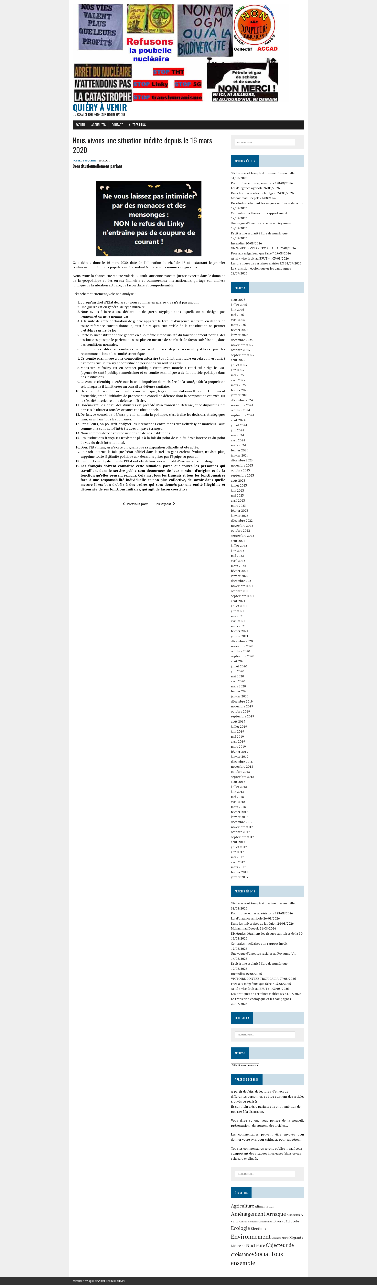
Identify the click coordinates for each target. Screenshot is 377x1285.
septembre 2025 (242, 355)
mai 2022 (237, 555)
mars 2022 (238, 566)
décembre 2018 (242, 761)
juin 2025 (237, 370)
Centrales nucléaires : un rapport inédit (259, 213)
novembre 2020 (242, 646)
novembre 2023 (242, 465)
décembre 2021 (242, 581)
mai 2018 (237, 797)
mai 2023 (237, 495)
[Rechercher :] (265, 142)
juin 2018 (237, 791)
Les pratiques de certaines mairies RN (257, 263)
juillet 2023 (239, 485)
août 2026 (238, 299)
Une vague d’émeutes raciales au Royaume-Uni (263, 223)
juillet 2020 (239, 666)
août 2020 (238, 661)
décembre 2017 (242, 822)
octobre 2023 (240, 470)
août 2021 (238, 601)
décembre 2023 (242, 460)
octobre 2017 (240, 832)
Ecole (295, 1221)
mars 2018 (238, 807)
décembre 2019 (242, 701)
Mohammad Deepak (245, 198)
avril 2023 (238, 500)
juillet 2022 (239, 545)
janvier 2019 (239, 756)
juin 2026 (237, 309)
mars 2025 (238, 385)
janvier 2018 (239, 817)
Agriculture (242, 1206)
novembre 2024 (242, 405)
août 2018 (238, 781)
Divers (278, 1221)
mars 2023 (238, 505)
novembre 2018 (242, 766)
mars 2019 (238, 746)
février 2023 (239, 510)
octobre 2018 (240, 771)
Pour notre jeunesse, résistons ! (253, 183)
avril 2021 (238, 621)
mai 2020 (237, 676)
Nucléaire (255, 1245)
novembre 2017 (242, 827)
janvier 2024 (239, 455)
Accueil (80, 124)
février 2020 (239, 691)
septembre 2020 (242, 656)
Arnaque (276, 1213)
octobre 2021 (240, 591)
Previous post (137, 504)
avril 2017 (238, 862)
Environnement (251, 1236)
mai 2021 (237, 616)
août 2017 (238, 842)
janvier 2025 (239, 395)
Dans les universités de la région (253, 193)
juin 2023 (237, 490)
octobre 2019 (240, 711)
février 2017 (239, 872)
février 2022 (239, 571)
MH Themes (119, 1281)
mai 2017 (237, 857)
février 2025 (239, 390)
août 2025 (238, 360)
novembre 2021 (242, 586)
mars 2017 (238, 867)
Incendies (238, 243)
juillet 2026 (239, 305)
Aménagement (248, 1213)
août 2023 (238, 480)
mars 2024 (238, 445)
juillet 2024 (239, 425)
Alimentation (264, 1206)
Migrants (296, 1237)
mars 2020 (238, 686)
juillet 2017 (239, 847)
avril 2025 (238, 380)
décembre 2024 (242, 400)
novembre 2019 (242, 706)
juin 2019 (237, 731)
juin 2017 (237, 852)
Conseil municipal (248, 1221)
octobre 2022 (240, 530)
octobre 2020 (240, 651)
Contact (117, 124)
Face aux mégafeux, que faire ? (252, 253)
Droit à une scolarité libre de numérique (259, 233)
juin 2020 (237, 671)
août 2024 (238, 420)
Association (293, 1215)
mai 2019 (237, 736)
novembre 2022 (242, 525)
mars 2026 (238, 325)
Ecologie (240, 1228)
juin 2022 (237, 551)
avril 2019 (238, 741)
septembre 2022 (242, 535)
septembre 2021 (242, 596)
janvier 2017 (239, 877)
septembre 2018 (242, 777)
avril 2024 (238, 440)
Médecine (238, 1246)
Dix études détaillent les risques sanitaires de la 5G (267, 203)
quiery (91, 160)
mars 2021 (238, 626)
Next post (163, 504)
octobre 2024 (240, 410)
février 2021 (239, 631)
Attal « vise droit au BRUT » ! (251, 258)
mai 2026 (237, 315)
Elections (258, 1228)
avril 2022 (238, 561)
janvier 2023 (239, 515)
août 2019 (238, 721)
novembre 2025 (242, 345)
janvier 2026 (239, 335)
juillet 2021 (239, 606)
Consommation (265, 1221)
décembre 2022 (242, 520)
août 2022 (238, 541)
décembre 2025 (242, 340)
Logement (276, 1238)
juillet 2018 (239, 787)
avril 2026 (238, 320)
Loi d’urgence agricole (247, 188)
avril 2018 (238, 802)
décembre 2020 (242, 641)
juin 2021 (237, 611)
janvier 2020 (239, 696)
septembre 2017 (242, 837)
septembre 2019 (242, 716)
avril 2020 (238, 681)
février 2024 (239, 450)
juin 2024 (237, 430)
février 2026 (239, 330)
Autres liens (137, 124)
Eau (287, 1220)
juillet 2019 (239, 726)
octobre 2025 (240, 350)
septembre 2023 (242, 475)
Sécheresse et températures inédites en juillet (263, 173)
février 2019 (239, 751)
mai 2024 (237, 435)
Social (262, 1254)
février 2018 (239, 812)
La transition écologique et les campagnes (261, 268)
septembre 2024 (242, 415)
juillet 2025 (239, 365)
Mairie (285, 1237)
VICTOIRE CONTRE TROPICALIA (255, 248)
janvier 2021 (239, 636)
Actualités (98, 124)
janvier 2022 (239, 576)
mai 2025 (237, 375)
